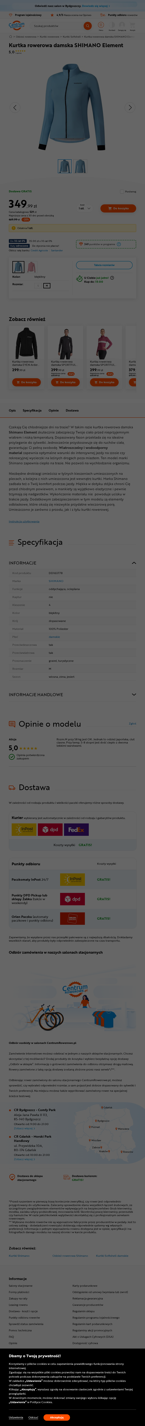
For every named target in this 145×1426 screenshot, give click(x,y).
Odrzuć (33, 1417)
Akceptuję (57, 1417)
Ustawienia (16, 1417)
